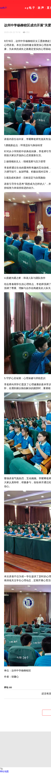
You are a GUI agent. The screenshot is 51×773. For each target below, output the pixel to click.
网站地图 (4, 771)
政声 (41, 7)
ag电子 (3, 7)
